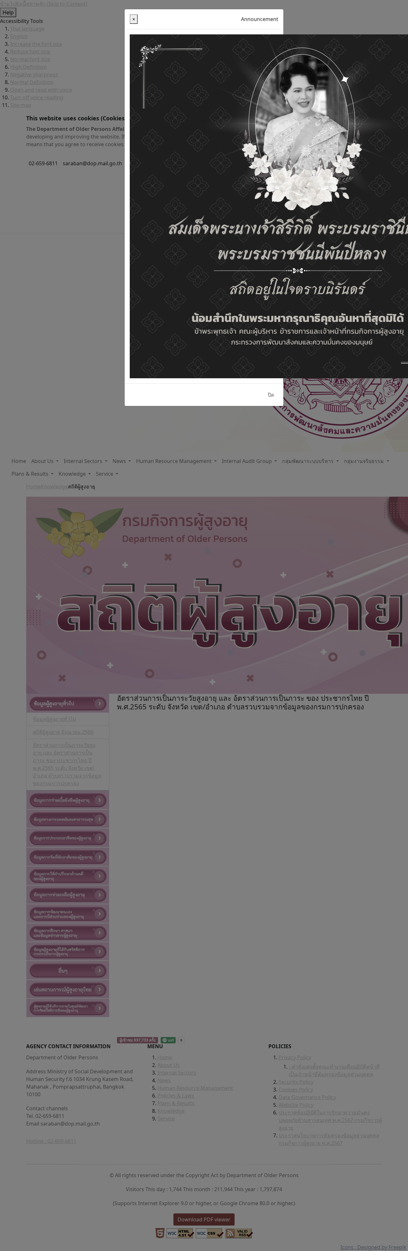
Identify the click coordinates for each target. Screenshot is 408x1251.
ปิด (271, 394)
